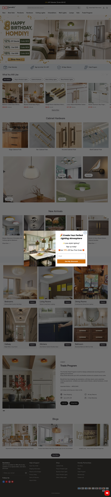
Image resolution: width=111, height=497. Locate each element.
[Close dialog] (85, 232)
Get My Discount (71, 261)
